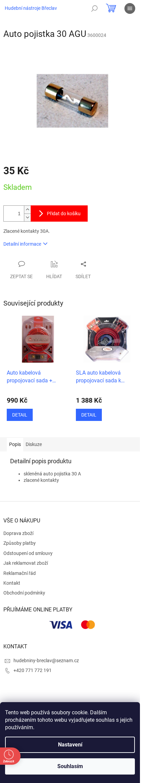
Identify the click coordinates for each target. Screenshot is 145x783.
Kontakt (11, 583)
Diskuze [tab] (34, 444)
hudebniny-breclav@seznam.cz (46, 660)
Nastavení (70, 744)
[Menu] (130, 8)
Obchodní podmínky (24, 593)
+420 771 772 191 (32, 670)
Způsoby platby (19, 543)
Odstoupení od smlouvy (28, 553)
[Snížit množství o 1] (27, 217)
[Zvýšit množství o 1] (27, 210)
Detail (19, 415)
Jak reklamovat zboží (25, 563)
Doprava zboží (18, 533)
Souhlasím (70, 766)
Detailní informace (22, 244)
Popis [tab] (15, 444)
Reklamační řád (19, 573)
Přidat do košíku (64, 213)
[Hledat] (94, 8)
